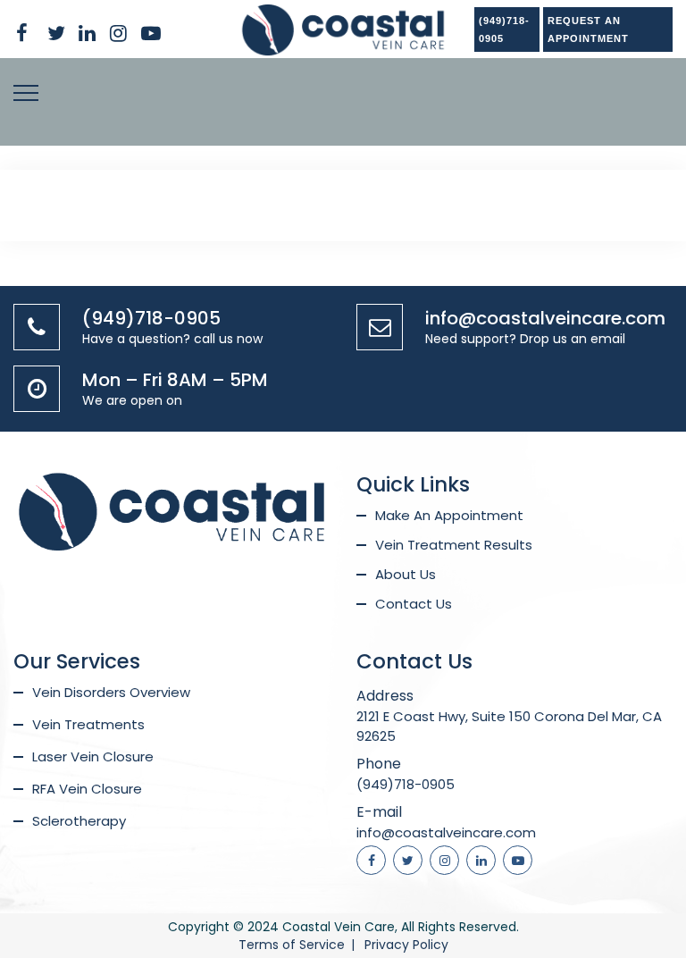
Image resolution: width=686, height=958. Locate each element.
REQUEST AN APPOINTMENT (588, 29)
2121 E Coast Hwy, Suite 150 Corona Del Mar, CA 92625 (509, 726)
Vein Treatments (88, 724)
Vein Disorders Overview (111, 692)
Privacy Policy (406, 945)
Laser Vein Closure (93, 756)
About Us (405, 574)
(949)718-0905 (504, 29)
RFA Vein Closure (87, 788)
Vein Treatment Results (453, 544)
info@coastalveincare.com (545, 318)
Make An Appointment (449, 515)
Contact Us (413, 603)
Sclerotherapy (79, 820)
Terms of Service (291, 945)
